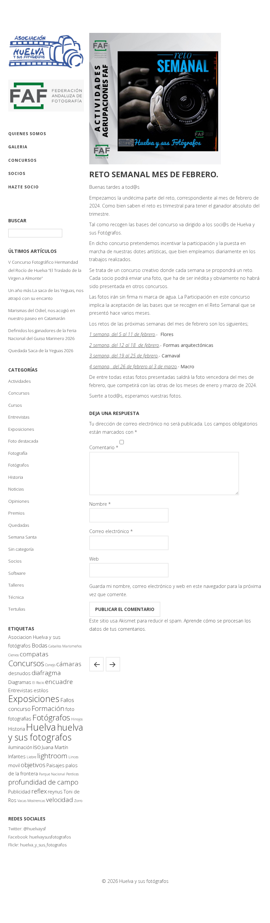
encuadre (59, 681)
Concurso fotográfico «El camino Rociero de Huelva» (113, 664)
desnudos (19, 673)
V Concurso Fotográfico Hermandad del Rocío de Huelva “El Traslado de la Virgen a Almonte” (44, 270)
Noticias (16, 489)
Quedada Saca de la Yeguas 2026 (40, 350)
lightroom (52, 755)
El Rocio (38, 682)
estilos (41, 690)
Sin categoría (21, 549)
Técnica (16, 597)
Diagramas (19, 682)
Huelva (41, 727)
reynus (55, 792)
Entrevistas (18, 417)
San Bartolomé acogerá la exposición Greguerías (96, 664)
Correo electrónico (111, 531)
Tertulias (16, 609)
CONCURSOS (22, 160)
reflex (39, 791)
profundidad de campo (43, 782)
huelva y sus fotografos (45, 732)
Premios (16, 513)
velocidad (59, 799)
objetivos (33, 765)
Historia (15, 477)
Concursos (18, 393)
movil (14, 765)
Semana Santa (22, 537)
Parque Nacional (52, 774)
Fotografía (17, 453)
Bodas (39, 645)
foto (70, 709)
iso (37, 746)
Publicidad (19, 792)
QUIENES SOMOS (27, 133)
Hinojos (77, 719)
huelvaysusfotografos (50, 837)
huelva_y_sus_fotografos (43, 845)
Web (94, 559)
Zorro (78, 800)
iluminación (20, 747)
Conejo (50, 665)
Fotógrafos (18, 465)
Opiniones (18, 501)
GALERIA (17, 147)
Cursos (15, 405)
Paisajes (55, 765)
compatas (34, 654)
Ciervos (13, 655)
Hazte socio (23, 187)
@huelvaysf (34, 829)
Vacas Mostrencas (31, 800)
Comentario (103, 447)
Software (17, 573)
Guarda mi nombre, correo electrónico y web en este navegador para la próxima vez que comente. (175, 590)
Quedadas (18, 525)
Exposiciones (21, 429)
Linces (73, 757)
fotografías (19, 719)
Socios (14, 561)
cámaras (68, 664)
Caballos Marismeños (65, 646)
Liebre (31, 757)
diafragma (46, 672)
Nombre (100, 504)
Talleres (16, 585)
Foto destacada (23, 441)
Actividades (19, 381)
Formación (48, 708)
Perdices (72, 774)
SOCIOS (16, 173)
